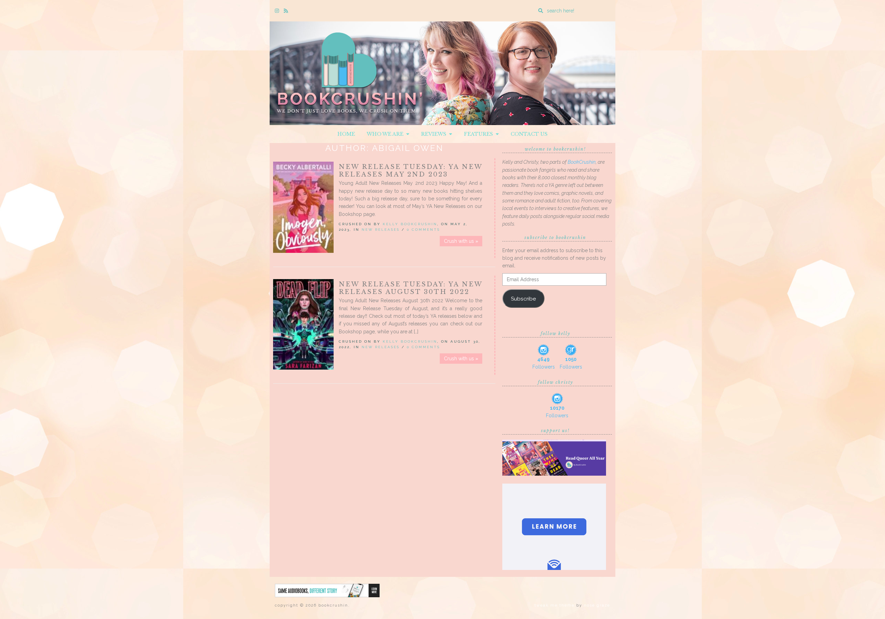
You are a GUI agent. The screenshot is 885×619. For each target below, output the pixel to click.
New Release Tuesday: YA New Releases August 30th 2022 (410, 288)
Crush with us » (461, 241)
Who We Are (386, 134)
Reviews (435, 134)
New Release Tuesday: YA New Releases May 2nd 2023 (410, 170)
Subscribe (523, 298)
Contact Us (529, 134)
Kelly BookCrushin (410, 224)
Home (346, 134)
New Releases (381, 229)
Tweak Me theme (554, 605)
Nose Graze (597, 605)
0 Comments (423, 229)
